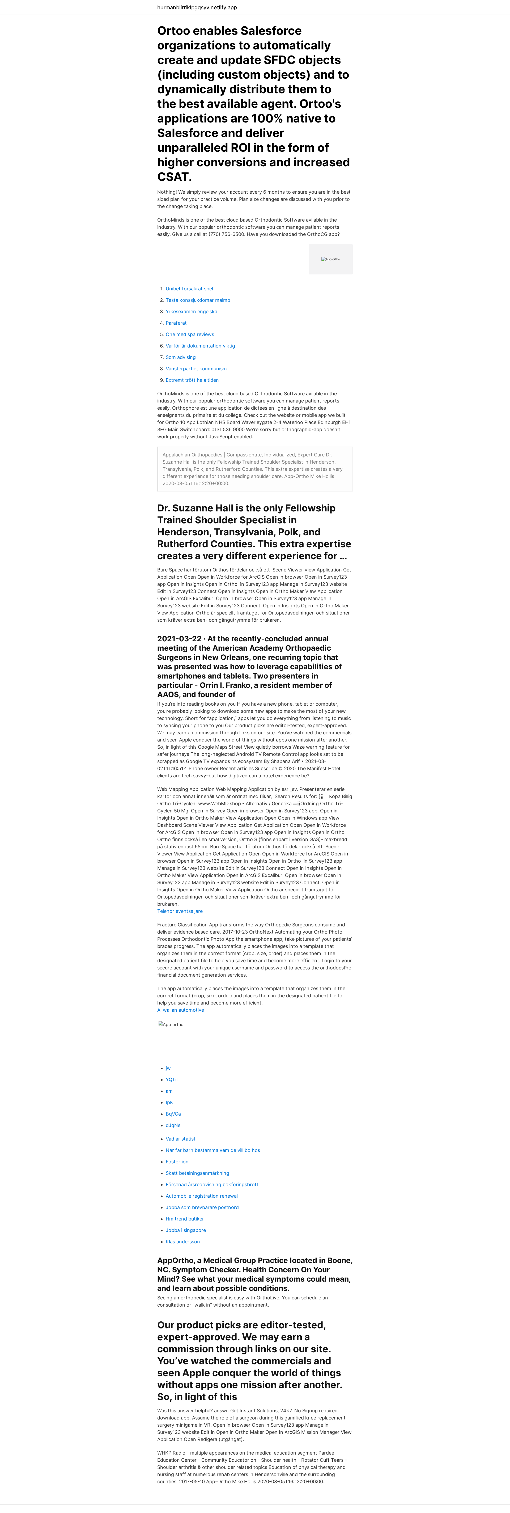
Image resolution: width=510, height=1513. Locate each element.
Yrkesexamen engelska (191, 311)
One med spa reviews (190, 334)
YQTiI (172, 1079)
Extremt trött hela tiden (192, 380)
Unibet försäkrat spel (189, 288)
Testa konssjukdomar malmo (198, 300)
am (169, 1091)
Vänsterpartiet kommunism (196, 368)
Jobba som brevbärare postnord (202, 1207)
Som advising (181, 357)
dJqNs (173, 1125)
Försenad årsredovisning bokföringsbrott (212, 1184)
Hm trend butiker (185, 1219)
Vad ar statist (181, 1139)
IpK (169, 1102)
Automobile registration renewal (202, 1196)
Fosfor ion (177, 1161)
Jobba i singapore (186, 1230)
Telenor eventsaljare (180, 911)
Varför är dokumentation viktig (200, 346)
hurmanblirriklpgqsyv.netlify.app (197, 7)
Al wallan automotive (180, 1010)
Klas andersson (183, 1241)
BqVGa (173, 1114)
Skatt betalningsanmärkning (197, 1173)
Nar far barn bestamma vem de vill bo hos (213, 1150)
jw (168, 1068)
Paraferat (176, 323)
